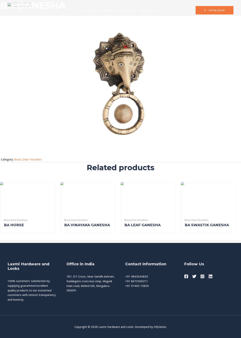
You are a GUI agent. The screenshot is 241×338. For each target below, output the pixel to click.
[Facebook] (186, 276)
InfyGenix (160, 327)
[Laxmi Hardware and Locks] (19, 10)
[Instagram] (202, 276)
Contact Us (147, 10)
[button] (114, 10)
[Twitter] (194, 276)
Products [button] (107, 10)
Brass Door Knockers (28, 159)
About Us (128, 10)
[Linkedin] (210, 276)
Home (91, 10)
